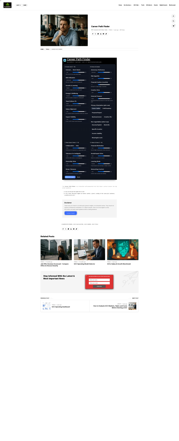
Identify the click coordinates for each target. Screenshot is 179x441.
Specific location (97, 129)
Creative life (108, 117)
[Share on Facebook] (92, 33)
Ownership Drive (71, 161)
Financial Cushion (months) (99, 82)
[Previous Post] (46, 306)
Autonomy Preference (98, 70)
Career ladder (96, 108)
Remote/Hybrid (96, 125)
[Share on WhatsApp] (98, 33)
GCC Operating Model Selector (84, 264)
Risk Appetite (95, 76)
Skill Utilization (70, 77)
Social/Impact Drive (97, 153)
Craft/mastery (107, 108)
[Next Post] (132, 306)
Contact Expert (71, 213)
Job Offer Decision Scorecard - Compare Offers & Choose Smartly (55, 265)
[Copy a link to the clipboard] (106, 33)
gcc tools (95, 224)
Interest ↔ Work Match (73, 70)
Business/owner (97, 117)
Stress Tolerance (71, 169)
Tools (110, 30)
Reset (78, 177)
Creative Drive (95, 90)
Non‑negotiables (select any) (100, 122)
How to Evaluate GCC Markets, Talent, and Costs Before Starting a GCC (110, 307)
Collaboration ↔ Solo (72, 145)
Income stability (97, 133)
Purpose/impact (97, 112)
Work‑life (106, 125)
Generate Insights (70, 177)
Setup (119, 304)
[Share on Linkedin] (100, 33)
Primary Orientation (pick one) (100, 105)
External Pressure (96, 96)
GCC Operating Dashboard (61, 307)
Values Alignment (71, 109)
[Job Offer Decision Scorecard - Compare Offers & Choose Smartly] (56, 249)
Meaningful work (97, 137)
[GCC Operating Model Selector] (89, 249)
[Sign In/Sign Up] (173, 16)
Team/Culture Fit (71, 101)
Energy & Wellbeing (72, 93)
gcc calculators (78, 224)
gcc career (88, 224)
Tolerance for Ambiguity (73, 153)
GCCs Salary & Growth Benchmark (119, 264)
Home (42, 49)
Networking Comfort (97, 169)
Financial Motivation (97, 145)
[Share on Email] (103, 33)
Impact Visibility (71, 117)
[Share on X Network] (95, 33)
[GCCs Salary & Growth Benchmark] (122, 249)
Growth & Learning (71, 85)
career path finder (67, 224)
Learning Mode (95, 161)
